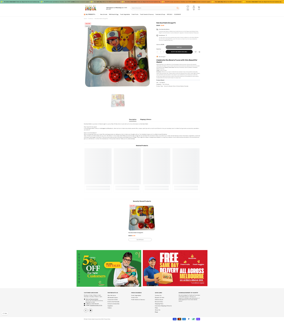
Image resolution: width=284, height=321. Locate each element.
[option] (118, 55)
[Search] (155, 8)
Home (85, 18)
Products (91, 18)
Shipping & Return (145, 119)
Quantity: (158, 49)
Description (132, 119)
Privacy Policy (107, 319)
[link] (98, 186)
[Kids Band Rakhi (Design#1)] (142, 217)
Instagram (103, 128)
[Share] (198, 52)
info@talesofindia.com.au (96, 305)
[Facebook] (86, 310)
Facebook (110, 128)
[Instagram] (90, 310)
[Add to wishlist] (195, 52)
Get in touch (159, 134)
